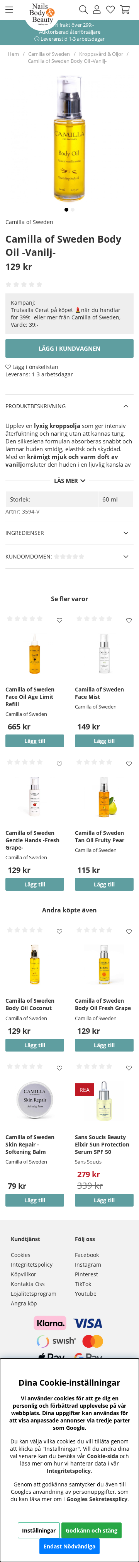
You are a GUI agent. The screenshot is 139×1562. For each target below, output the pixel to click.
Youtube (86, 1293)
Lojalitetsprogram (33, 1293)
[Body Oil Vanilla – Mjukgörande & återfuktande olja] (66, 210)
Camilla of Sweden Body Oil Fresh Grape (103, 1004)
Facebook (87, 1255)
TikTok (83, 1284)
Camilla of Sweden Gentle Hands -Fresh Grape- (32, 840)
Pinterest (86, 1274)
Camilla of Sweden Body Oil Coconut (29, 1004)
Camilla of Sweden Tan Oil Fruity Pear (99, 836)
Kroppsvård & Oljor (101, 53)
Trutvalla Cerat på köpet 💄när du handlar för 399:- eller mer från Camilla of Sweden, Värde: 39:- (65, 317)
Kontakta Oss (28, 1284)
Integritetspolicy (32, 1264)
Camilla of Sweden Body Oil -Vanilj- (67, 60)
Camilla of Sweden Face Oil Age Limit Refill (29, 697)
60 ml (110, 499)
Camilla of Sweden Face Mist (99, 693)
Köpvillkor (23, 1274)
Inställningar (39, 1530)
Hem (13, 53)
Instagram (88, 1264)
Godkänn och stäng (91, 1530)
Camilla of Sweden (49, 53)
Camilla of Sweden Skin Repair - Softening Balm (29, 1144)
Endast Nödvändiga (69, 1546)
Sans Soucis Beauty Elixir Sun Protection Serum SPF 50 (102, 1144)
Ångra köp (24, 1303)
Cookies (21, 1255)
